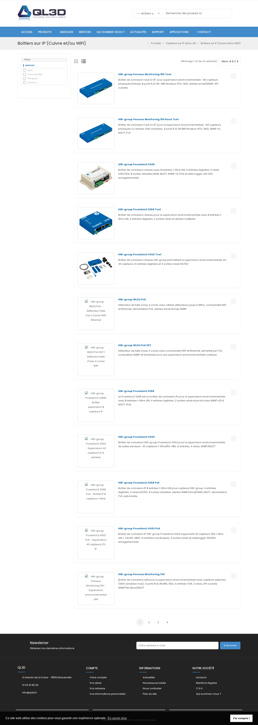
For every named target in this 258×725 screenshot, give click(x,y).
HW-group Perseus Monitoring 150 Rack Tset (148, 119)
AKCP (30, 70)
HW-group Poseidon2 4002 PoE (139, 528)
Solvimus (32, 82)
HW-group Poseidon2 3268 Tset (139, 209)
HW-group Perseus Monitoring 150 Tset (144, 74)
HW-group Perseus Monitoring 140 (141, 574)
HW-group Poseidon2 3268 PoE (138, 482)
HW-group (33, 78)
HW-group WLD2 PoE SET (134, 345)
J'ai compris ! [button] (241, 718)
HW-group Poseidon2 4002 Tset (139, 254)
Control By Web (35, 74)
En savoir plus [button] (117, 718)
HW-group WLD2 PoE (132, 299)
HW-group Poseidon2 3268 (136, 391)
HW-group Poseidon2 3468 (136, 164)
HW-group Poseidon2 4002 (136, 437)
